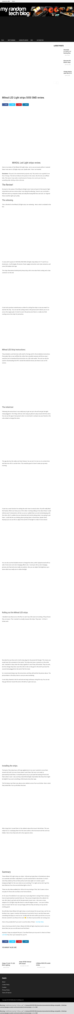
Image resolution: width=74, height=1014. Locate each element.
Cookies (4, 987)
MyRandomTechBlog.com (17, 1000)
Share (6, 104)
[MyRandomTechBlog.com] (37, 11)
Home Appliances (23, 40)
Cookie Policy (5, 984)
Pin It (19, 104)
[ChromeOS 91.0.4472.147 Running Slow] (58, 50)
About (13, 1)
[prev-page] (55, 83)
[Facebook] (71, 1)
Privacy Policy (6, 990)
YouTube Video (39, 922)
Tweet (12, 104)
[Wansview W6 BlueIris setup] (58, 61)
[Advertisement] (37, 27)
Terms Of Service (6, 992)
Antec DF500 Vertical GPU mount (25, 962)
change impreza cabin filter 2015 (68, 72)
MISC (32, 40)
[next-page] (57, 83)
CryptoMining (11, 40)
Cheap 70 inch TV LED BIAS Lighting (8, 964)
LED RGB (4, 935)
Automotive (40, 40)
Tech (2, 40)
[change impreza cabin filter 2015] (58, 72)
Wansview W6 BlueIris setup (67, 61)
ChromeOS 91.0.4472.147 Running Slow (67, 51)
